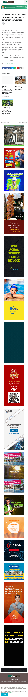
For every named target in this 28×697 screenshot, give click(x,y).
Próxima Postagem (22, 122)
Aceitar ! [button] (4, 694)
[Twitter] (12, 68)
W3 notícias (13, 63)
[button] (1, 2)
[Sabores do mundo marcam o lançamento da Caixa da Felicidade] (20, 80)
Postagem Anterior (5, 122)
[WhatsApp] (15, 68)
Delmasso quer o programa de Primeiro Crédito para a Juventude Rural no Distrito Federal (7, 110)
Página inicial (5, 12)
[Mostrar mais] (23, 68)
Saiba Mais (10, 692)
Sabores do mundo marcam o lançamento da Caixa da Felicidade (20, 87)
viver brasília (11, 12)
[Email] (20, 68)
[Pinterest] (18, 68)
